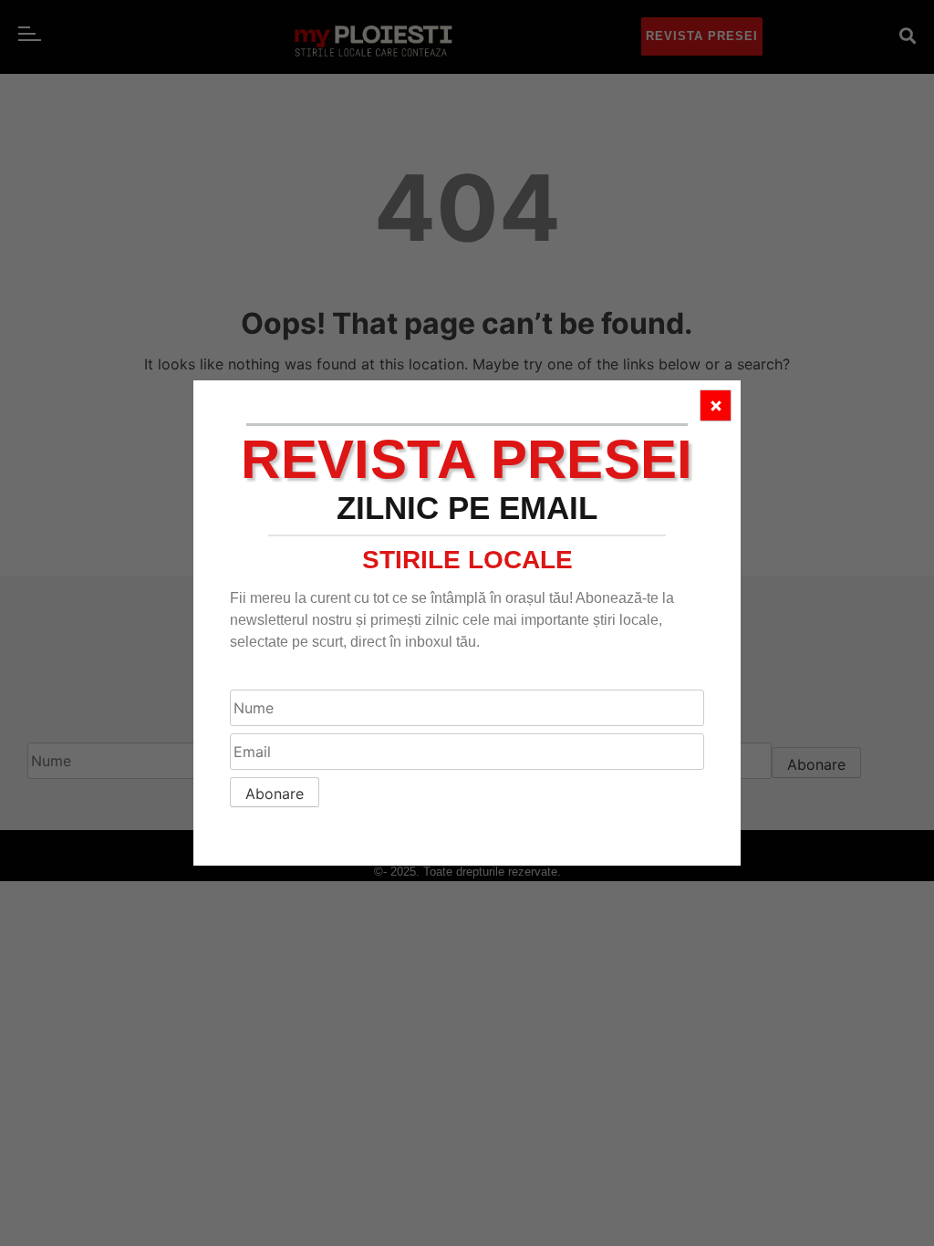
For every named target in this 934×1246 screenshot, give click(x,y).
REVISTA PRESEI (466, 459)
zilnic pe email (467, 507)
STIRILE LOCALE (467, 559)
